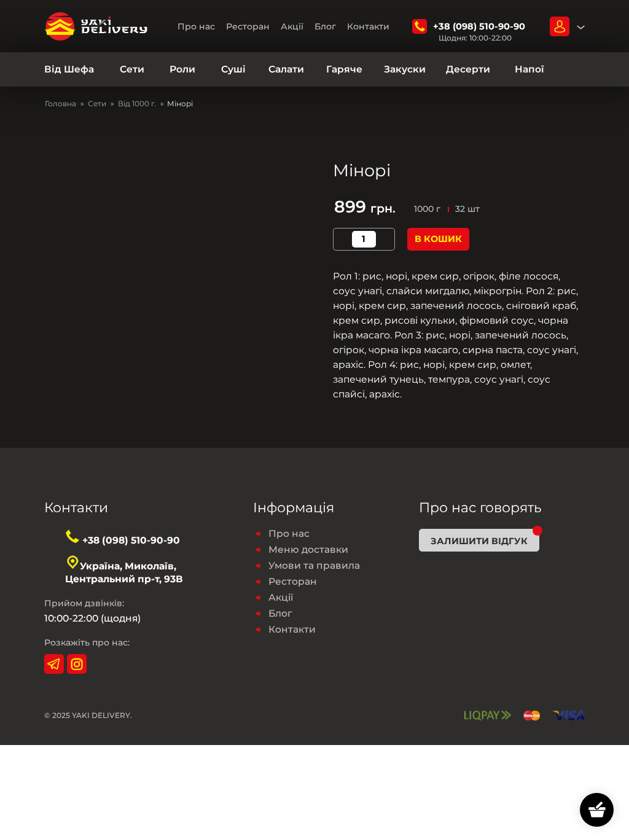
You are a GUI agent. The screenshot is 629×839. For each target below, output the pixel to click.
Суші (233, 69)
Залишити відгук (479, 541)
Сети (132, 69)
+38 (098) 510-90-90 (479, 26)
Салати (286, 69)
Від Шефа (69, 69)
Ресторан (248, 26)
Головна (60, 103)
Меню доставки (308, 550)
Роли (182, 69)
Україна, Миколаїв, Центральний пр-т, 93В (124, 572)
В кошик (438, 238)
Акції (292, 26)
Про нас (196, 26)
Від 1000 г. (137, 103)
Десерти (468, 69)
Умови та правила (314, 566)
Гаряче (344, 69)
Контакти (368, 26)
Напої (529, 69)
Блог (325, 26)
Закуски (405, 69)
